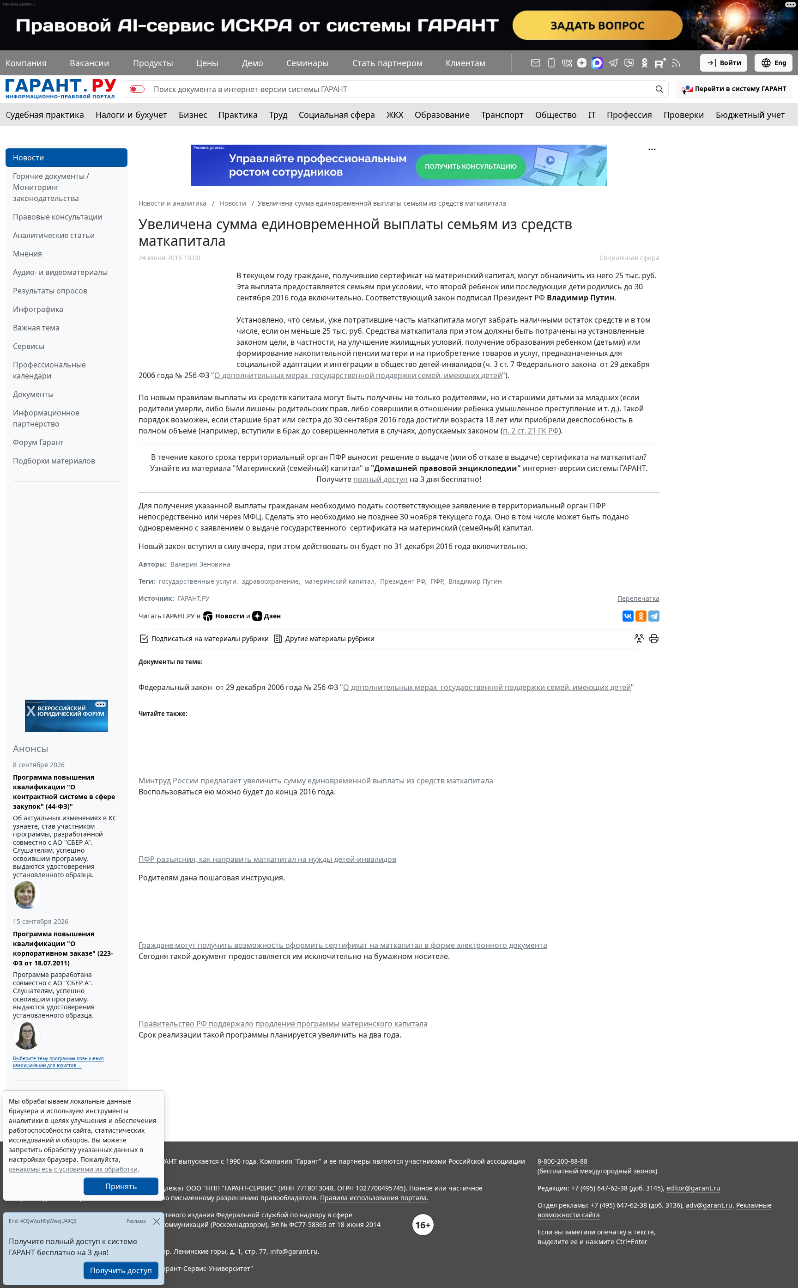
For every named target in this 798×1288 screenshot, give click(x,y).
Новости (28, 158)
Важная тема (36, 328)
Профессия (629, 114)
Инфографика (38, 309)
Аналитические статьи (54, 235)
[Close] (156, 1221)
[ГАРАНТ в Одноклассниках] (644, 62)
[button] (734, 89)
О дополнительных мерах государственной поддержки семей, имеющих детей (358, 375)
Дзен (272, 615)
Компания (26, 62)
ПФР (436, 581)
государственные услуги (197, 581)
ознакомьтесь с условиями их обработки (73, 1169)
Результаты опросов (50, 291)
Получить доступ (121, 1270)
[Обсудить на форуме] (639, 638)
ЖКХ (395, 114)
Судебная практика (45, 114)
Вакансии (89, 62)
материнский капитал (339, 581)
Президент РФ (402, 581)
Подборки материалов (54, 461)
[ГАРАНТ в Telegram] (613, 62)
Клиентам (465, 62)
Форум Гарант (38, 442)
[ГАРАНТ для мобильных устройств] (551, 62)
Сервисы (28, 346)
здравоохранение (270, 581)
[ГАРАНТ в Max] (597, 63)
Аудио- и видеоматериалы (60, 272)
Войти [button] (730, 62)
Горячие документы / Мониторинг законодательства (51, 187)
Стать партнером (387, 62)
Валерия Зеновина (200, 564)
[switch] (137, 89)
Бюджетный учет (750, 114)
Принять (121, 1186)
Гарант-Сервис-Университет (204, 1268)
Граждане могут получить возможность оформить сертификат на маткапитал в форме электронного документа (343, 945)
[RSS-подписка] (676, 62)
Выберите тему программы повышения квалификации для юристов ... (58, 1061)
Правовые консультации (57, 217)
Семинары (307, 62)
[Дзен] (581, 62)
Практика (238, 114)
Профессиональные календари (49, 370)
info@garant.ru (294, 1251)
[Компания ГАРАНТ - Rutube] (660, 62)
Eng (780, 62)
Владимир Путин (475, 581)
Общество (556, 114)
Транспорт (502, 114)
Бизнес (193, 114)
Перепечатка (638, 598)
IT (592, 114)
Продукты (153, 62)
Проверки (684, 114)
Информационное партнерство (46, 418)
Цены (207, 62)
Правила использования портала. (374, 1197)
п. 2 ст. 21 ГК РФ (531, 431)
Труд (278, 114)
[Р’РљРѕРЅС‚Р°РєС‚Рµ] (628, 616)
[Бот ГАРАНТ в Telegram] (629, 62)
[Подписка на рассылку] (535, 62)
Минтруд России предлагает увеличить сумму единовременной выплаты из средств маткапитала (316, 780)
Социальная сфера (337, 114)
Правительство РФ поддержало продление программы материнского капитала (283, 1024)
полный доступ (380, 479)
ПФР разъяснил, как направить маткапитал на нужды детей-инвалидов (267, 859)
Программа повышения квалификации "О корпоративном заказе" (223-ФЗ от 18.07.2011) (63, 948)
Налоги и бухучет (131, 114)
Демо (252, 62)
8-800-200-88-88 (562, 1161)
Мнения (27, 254)
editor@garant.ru (693, 1188)
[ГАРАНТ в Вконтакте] (567, 62)
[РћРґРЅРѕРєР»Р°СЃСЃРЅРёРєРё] (641, 616)
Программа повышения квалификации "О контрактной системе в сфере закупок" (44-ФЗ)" (64, 792)
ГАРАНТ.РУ (194, 598)
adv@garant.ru (709, 1205)
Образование (442, 114)
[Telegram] (653, 616)
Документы (33, 394)
